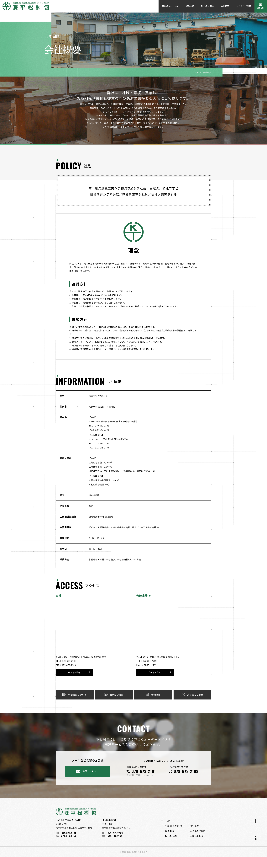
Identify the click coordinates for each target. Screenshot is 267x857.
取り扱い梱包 (207, 6)
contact (260, 7)
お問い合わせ (90, 771)
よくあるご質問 (243, 6)
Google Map (74, 672)
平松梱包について (170, 6)
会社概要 (225, 6)
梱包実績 (190, 6)
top (255, 838)
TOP (196, 72)
